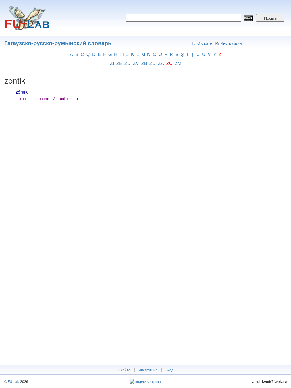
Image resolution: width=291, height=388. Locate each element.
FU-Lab (13, 381)
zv (136, 63)
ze (119, 63)
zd (127, 63)
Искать (270, 18)
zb (144, 63)
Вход (169, 369)
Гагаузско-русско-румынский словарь (57, 43)
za (161, 63)
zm (178, 63)
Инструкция (231, 43)
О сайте (204, 43)
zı (112, 63)
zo (169, 63)
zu (152, 63)
